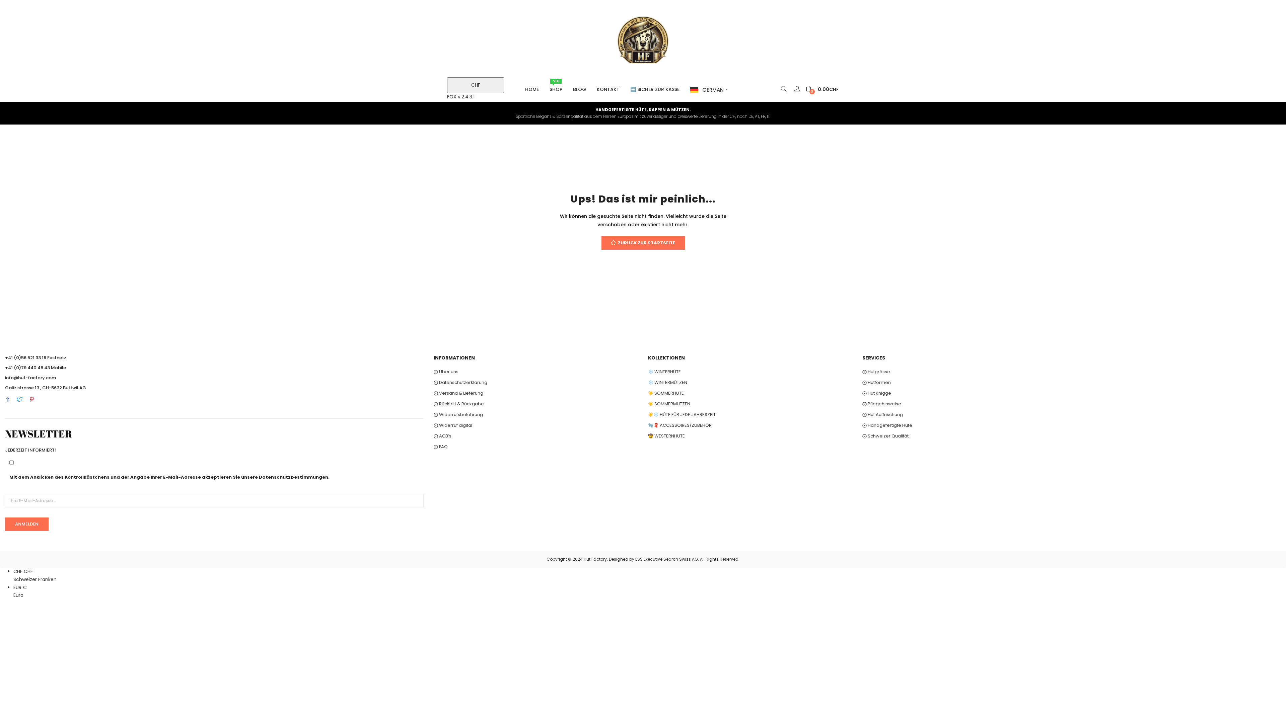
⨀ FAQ (441, 447)
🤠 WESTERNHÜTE (666, 436)
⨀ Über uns (446, 372)
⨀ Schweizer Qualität (885, 436)
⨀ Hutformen (876, 382)
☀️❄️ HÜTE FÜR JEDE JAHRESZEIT (682, 414)
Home (532, 89)
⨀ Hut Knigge (876, 393)
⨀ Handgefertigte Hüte (887, 425)
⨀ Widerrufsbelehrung (458, 414)
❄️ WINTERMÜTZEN (667, 382)
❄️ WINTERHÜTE (664, 372)
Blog (579, 89)
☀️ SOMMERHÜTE (666, 393)
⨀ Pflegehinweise (881, 404)
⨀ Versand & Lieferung (458, 393)
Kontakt (608, 89)
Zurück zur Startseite (646, 243)
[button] (822, 89)
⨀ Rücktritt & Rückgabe (459, 404)
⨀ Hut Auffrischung (882, 414)
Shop (556, 86)
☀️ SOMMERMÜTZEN (669, 404)
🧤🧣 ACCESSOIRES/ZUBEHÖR (680, 425)
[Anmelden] (797, 89)
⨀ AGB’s (442, 436)
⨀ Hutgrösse (876, 372)
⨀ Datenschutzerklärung (460, 382)
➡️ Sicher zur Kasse (655, 89)
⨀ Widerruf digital (453, 425)
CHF (475, 85)
